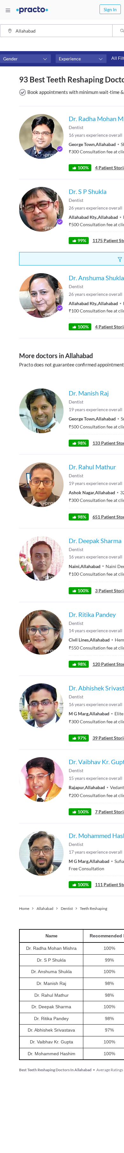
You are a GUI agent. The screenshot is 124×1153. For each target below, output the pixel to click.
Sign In (110, 9)
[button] (25, 58)
